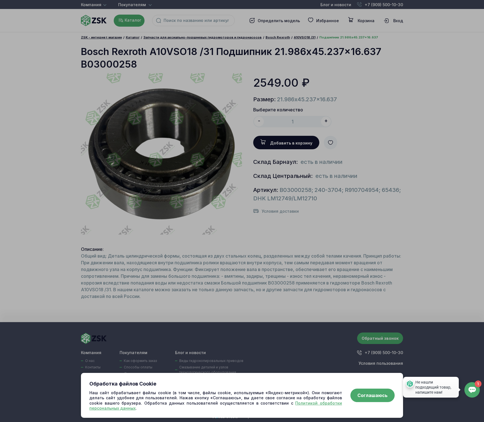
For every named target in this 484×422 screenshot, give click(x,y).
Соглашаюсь (372, 395)
